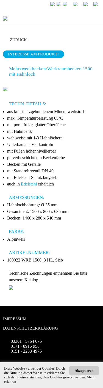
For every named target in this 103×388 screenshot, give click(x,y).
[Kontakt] (83, 4)
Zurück (18, 40)
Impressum (14, 319)
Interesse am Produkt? (33, 54)
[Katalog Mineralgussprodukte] (11, 288)
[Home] (73, 4)
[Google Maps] (94, 4)
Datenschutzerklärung (30, 328)
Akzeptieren (84, 371)
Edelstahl (29, 184)
